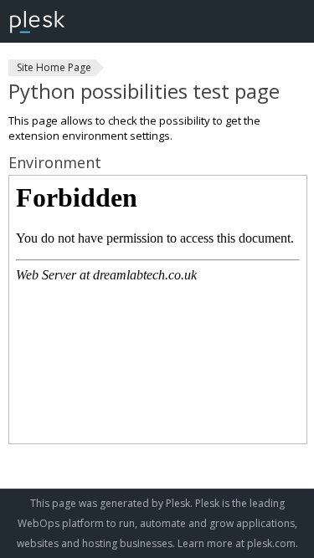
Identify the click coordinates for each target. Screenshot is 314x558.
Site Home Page (54, 67)
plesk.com (271, 543)
